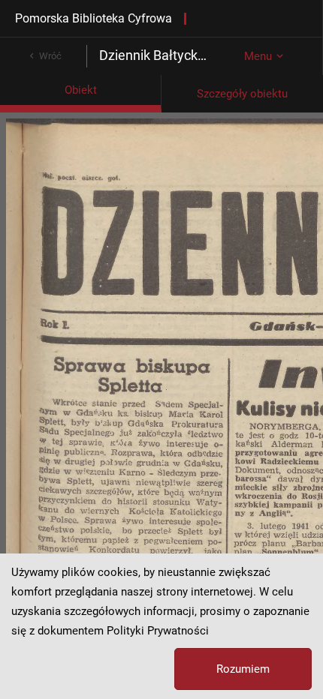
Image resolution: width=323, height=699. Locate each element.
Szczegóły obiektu (242, 93)
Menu (258, 56)
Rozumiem (243, 669)
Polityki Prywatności (158, 631)
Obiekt (81, 90)
